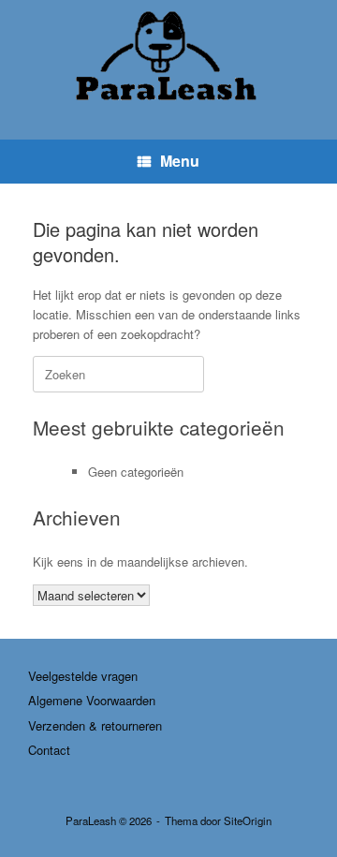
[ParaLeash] (168, 55)
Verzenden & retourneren (95, 725)
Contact (49, 750)
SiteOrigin (247, 820)
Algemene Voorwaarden (91, 700)
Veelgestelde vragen (83, 676)
